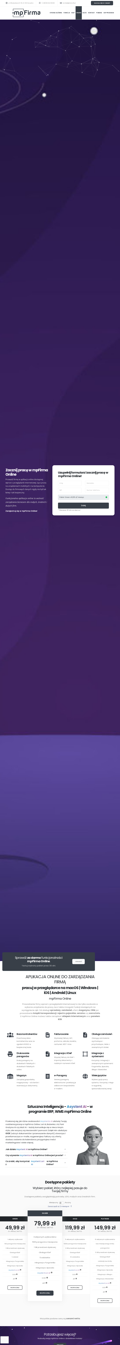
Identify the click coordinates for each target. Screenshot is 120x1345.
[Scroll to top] (108, 1342)
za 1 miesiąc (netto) (15, 1231)
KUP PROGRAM (109, 13)
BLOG (84, 13)
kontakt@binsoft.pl (69, 3)
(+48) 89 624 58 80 (48, 3)
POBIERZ (99, 13)
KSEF (73, 13)
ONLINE (78, 13)
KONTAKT (91, 13)
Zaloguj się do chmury (102, 3)
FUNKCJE (67, 13)
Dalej (83, 505)
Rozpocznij (15, 1288)
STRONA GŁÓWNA (56, 13)
